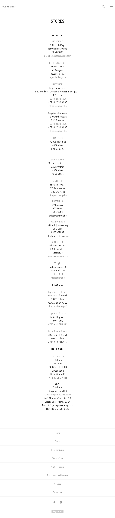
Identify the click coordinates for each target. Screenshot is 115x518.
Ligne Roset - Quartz (57, 291)
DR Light (57, 263)
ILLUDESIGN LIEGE (57, 62)
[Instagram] (61, 503)
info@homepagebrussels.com (57, 55)
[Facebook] (54, 503)
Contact (57, 484)
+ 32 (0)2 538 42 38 (57, 98)
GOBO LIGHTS (9, 6)
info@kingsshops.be (58, 105)
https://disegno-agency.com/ (57, 394)
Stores (57, 441)
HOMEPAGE (57, 41)
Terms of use (57, 458)
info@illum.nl (58, 377)
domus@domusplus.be (57, 256)
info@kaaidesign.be (57, 195)
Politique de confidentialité (57, 475)
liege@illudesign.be (57, 77)
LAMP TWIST (57, 138)
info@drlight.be (58, 277)
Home (57, 433)
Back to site (57, 492)
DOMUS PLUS (57, 241)
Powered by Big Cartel (57, 511)
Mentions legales (57, 467)
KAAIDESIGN (57, 181)
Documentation (57, 450)
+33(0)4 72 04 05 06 (57, 324)
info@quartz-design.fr (58, 306)
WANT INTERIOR (57, 221)
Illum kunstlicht (58, 356)
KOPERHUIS (57, 201)
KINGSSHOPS (57, 84)
